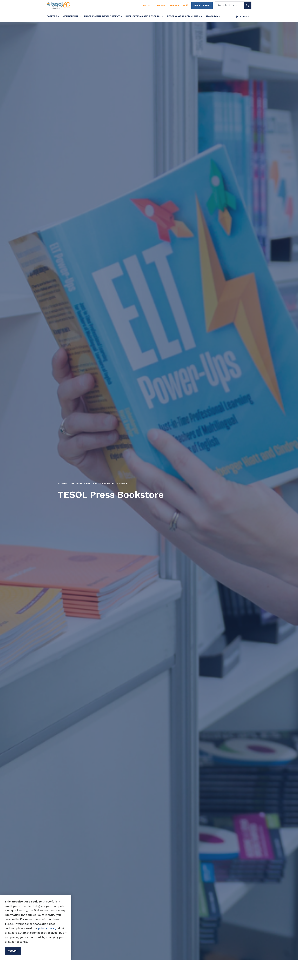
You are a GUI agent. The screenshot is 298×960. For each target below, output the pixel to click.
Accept (13, 950)
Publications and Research (143, 16)
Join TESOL (202, 5)
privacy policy (47, 928)
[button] (247, 5)
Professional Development (102, 16)
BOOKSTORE (178, 5)
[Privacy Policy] (37, 928)
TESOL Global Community (183, 16)
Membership (70, 16)
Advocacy (211, 16)
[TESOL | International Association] (91, 5)
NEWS (161, 5)
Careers (52, 16)
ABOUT (147, 5)
